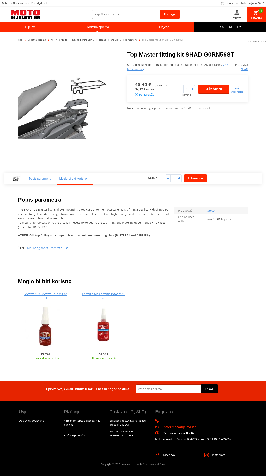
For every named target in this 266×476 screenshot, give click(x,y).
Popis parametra (40, 178)
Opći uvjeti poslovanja (31, 420)
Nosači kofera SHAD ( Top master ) (118, 39)
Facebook (168, 455)
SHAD (244, 69)
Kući (20, 39)
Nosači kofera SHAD (83, 39)
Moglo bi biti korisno (73, 178)
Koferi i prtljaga (59, 39)
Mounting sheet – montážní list (47, 248)
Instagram (218, 455)
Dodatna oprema (36, 39)
